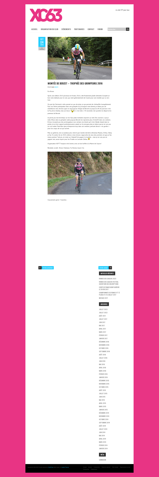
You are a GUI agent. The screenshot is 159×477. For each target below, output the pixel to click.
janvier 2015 (103, 409)
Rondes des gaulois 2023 (107, 278)
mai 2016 (102, 364)
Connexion (102, 460)
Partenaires (79, 29)
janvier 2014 (103, 448)
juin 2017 (102, 322)
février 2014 (103, 445)
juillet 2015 (103, 393)
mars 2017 (102, 332)
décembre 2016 (104, 341)
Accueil (34, 29)
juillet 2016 (103, 358)
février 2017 (103, 335)
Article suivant (104, 268)
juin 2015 (102, 396)
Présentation (94, 469)
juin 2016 (102, 361)
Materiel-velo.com (106, 467)
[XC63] (46, 10)
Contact (91, 29)
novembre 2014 (104, 416)
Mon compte (115, 467)
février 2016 (103, 374)
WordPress (50, 467)
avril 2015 (102, 403)
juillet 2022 (103, 312)
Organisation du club (49, 29)
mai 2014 (102, 435)
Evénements (66, 29)
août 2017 (102, 316)
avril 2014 (102, 439)
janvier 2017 (103, 338)
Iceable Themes (65, 467)
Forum (100, 29)
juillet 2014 (103, 429)
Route (56, 87)
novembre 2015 (104, 384)
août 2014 (102, 426)
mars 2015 (102, 406)
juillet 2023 (103, 309)
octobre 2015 (103, 387)
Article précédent (48, 268)
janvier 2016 (103, 377)
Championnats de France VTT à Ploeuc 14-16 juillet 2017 (109, 293)
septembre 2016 (104, 351)
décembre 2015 (104, 380)
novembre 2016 (104, 345)
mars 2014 (102, 442)
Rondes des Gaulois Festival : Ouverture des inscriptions (109, 283)
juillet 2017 (103, 319)
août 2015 (102, 390)
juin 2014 (102, 432)
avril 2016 (102, 367)
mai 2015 (102, 400)
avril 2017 (102, 328)
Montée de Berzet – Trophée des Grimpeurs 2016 (75, 83)
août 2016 (102, 354)
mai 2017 (102, 325)
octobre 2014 (103, 419)
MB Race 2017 (103, 298)
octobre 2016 (103, 348)
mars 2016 (102, 371)
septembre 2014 (104, 422)
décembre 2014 (104, 413)
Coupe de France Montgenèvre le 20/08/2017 (109, 288)
